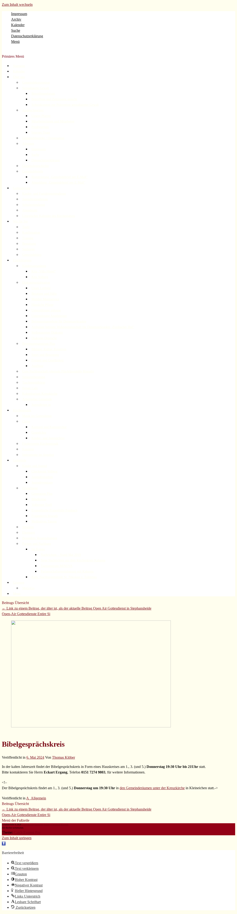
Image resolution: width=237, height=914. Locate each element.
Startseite (19, 66)
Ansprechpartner (33, 110)
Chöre (26, 421)
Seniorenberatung (33, 377)
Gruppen (18, 582)
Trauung (27, 238)
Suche (15, 30)
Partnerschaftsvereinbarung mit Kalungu (67, 571)
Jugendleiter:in (41, 405)
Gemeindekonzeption (36, 82)
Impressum (19, 14)
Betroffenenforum (43, 93)
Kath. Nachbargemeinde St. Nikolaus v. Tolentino (64, 577)
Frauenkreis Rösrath (44, 516)
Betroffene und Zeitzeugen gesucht (54, 99)
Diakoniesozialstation (36, 282)
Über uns (19, 77)
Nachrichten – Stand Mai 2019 (61, 555)
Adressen (28, 143)
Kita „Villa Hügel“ (43, 271)
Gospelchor (38, 432)
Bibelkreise (38, 499)
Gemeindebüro (31, 255)
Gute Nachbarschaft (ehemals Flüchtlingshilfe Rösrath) (58, 371)
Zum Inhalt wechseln (17, 4)
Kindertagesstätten (34, 266)
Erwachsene (30, 488)
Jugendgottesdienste (35, 199)
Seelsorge (28, 249)
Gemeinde (19, 460)
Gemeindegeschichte (35, 166)
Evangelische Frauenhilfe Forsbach (54, 510)
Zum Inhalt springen (16, 838)
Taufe (26, 227)
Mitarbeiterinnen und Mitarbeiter (53, 121)
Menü (15, 42)
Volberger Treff (41, 505)
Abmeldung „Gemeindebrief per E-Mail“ (58, 182)
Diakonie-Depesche (44, 338)
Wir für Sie (20, 221)
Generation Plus (41, 493)
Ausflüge (37, 366)
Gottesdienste (21, 188)
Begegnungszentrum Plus (38, 343)
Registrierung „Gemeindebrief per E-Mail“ (59, 177)
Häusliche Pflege (42, 305)
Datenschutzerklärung (27, 36)
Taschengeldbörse (33, 382)
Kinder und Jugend (34, 466)
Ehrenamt (28, 532)
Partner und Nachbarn (36, 543)
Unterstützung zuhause (46, 310)
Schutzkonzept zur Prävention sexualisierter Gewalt (65, 104)
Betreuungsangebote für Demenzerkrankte (58, 321)
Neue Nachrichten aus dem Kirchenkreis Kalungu (73, 560)
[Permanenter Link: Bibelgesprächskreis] (91, 726)
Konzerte (28, 449)
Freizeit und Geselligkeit (47, 360)
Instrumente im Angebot (38, 455)
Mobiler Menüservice (45, 299)
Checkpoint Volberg (44, 471)
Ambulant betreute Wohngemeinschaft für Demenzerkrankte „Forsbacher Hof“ (82, 327)
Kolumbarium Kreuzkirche (39, 393)
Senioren (28, 527)
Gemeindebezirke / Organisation (43, 138)
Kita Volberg (39, 277)
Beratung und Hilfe (44, 293)
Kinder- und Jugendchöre (48, 438)
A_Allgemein (36, 798)
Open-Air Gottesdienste (26, 614)
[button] (4, 843)
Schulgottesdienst (33, 205)
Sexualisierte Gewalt (35, 88)
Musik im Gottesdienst (37, 416)
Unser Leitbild (40, 288)
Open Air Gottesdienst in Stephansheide (76, 608)
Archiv (16, 19)
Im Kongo (38, 549)
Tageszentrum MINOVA (56, 566)
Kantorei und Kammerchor (49, 427)
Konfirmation (31, 232)
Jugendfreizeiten (42, 477)
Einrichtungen (22, 260)
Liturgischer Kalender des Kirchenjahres (48, 216)
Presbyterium (40, 127)
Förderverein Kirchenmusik (40, 443)
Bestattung (29, 243)
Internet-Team (40, 132)
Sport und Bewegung (45, 355)
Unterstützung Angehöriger (49, 316)
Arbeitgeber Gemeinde (37, 399)
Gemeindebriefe (32, 171)
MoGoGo (28, 588)
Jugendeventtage (42, 482)
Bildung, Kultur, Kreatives (48, 349)
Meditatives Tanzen (44, 521)
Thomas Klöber (63, 757)
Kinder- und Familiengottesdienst (44, 193)
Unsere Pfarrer (41, 116)
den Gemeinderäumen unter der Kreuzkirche (152, 788)
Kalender (18, 25)
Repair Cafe (30, 388)
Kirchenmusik (22, 410)
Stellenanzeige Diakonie (47, 332)
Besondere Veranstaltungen (39, 538)
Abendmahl (29, 210)
